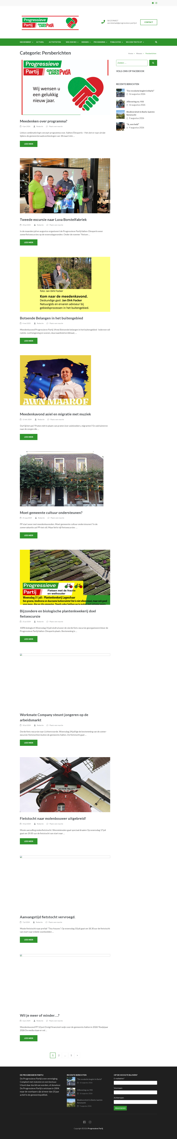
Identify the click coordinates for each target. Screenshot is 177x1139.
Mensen (85, 42)
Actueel (40, 42)
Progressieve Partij (95, 1128)
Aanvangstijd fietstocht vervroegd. (47, 917)
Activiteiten (55, 42)
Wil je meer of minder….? (39, 1015)
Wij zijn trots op (134, 42)
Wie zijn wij (71, 42)
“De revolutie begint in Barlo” (140, 91)
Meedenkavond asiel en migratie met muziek (55, 414)
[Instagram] (156, 3)
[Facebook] (153, 3)
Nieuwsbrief (25, 42)
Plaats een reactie (56, 126)
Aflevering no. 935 (135, 101)
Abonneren (120, 1108)
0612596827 (112, 20)
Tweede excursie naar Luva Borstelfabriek (53, 219)
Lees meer (28, 144)
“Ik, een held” (133, 124)
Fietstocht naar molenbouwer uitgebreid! (53, 818)
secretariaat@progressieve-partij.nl (122, 23)
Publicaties (115, 42)
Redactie (39, 126)
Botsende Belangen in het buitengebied (51, 318)
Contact (148, 22)
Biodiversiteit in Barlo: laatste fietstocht (141, 113)
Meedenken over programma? (43, 121)
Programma (99, 42)
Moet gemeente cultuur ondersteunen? (51, 512)
